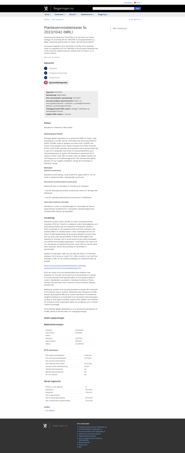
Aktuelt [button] (72, 14)
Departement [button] (87, 14)
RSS (80, 447)
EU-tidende (50, 410)
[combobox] (113, 8)
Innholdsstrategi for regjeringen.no (90, 429)
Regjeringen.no (64, 8)
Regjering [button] (102, 14)
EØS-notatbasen (120, 28)
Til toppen (72, 416)
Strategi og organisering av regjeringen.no (93, 427)
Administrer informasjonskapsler (90, 434)
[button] (58, 20)
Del (132, 19)
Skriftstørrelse (128, 2)
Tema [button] (46, 14)
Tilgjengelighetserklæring (87, 436)
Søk (137, 8)
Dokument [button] (59, 14)
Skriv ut (138, 19)
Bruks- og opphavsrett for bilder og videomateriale (90, 439)
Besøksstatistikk (84, 442)
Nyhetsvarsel (83, 445)
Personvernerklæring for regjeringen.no (92, 431)
